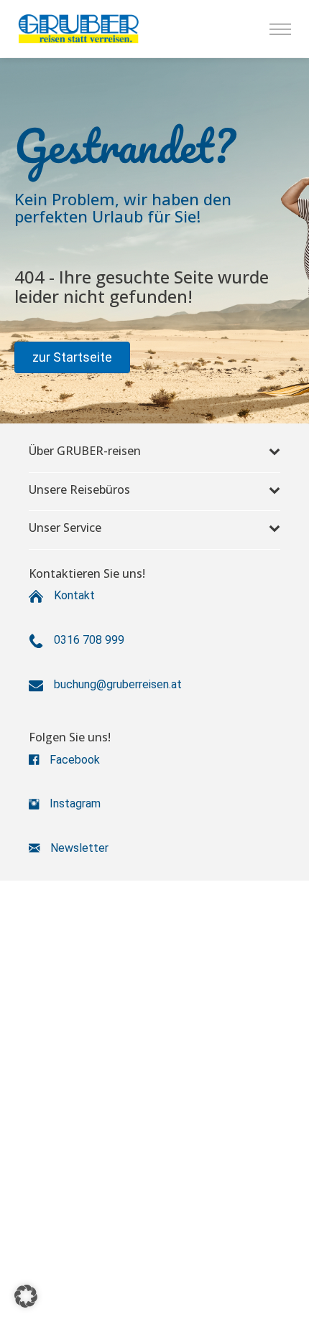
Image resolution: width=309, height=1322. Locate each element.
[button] (72, 357)
